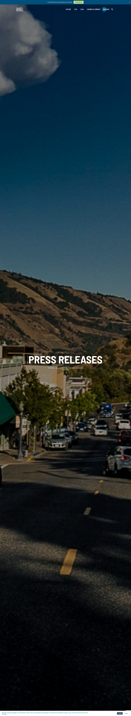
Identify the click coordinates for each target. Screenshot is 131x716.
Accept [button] (120, 713)
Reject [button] (126, 713)
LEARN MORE (78, 2)
